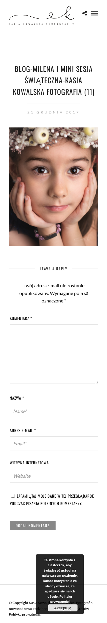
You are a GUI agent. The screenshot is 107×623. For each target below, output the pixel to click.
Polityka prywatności (25, 614)
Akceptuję (62, 608)
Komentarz (21, 318)
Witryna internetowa (29, 463)
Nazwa (17, 398)
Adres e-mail (23, 430)
